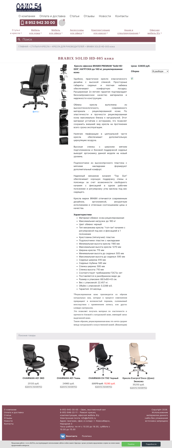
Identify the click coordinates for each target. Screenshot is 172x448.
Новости (105, 16)
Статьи (74, 16)
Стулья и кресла (15, 31)
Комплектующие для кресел (100, 31)
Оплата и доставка (52, 16)
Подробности (151, 444)
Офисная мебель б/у (154, 31)
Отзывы (89, 16)
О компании (27, 16)
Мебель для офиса (55, 31)
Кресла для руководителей (68, 46)
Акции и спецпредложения (127, 31)
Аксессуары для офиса (77, 31)
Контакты (121, 16)
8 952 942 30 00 (40, 22)
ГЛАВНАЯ (23, 46)
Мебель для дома (34, 31)
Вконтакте (71, 436)
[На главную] (28, 7)
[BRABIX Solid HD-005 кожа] (35, 87)
